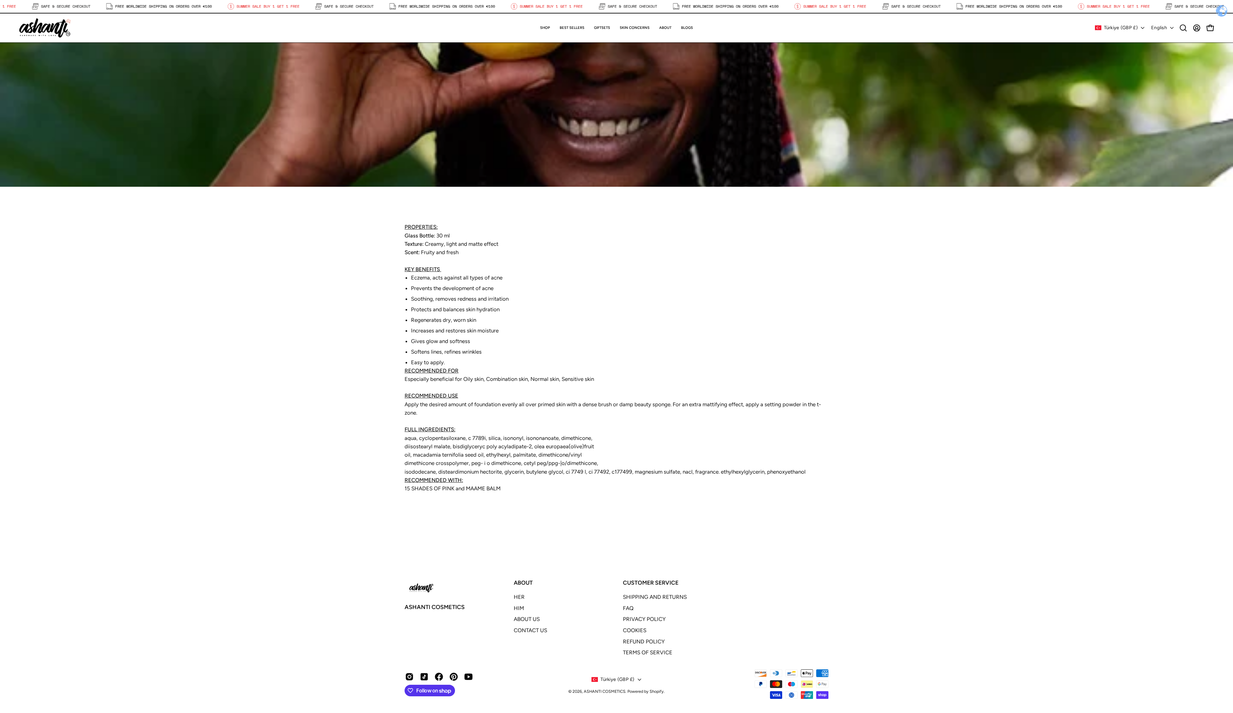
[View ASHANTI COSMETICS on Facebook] (439, 677)
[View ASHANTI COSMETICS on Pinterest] (454, 677)
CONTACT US (530, 630)
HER (519, 597)
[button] (602, 27)
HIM (519, 608)
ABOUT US (527, 619)
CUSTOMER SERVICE (650, 582)
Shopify (657, 691)
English (1159, 27)
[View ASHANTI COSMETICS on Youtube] (468, 677)
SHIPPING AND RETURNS (655, 597)
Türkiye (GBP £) (1121, 27)
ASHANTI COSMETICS (435, 607)
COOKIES (634, 630)
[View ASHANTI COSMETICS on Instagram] (409, 677)
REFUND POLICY (644, 641)
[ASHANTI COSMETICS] (45, 28)
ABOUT (523, 582)
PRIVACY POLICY (644, 619)
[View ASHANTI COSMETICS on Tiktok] (424, 677)
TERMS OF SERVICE (647, 652)
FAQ (628, 608)
